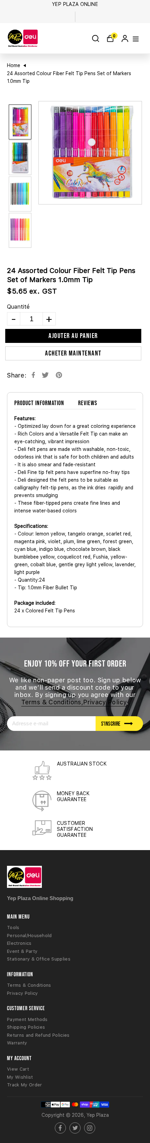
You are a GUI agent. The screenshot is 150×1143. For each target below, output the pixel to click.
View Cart (18, 1069)
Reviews (87, 403)
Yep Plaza (98, 1115)
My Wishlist (20, 1077)
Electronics (19, 943)
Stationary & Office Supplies (38, 959)
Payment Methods (27, 1019)
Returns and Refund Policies (38, 1035)
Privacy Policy (22, 993)
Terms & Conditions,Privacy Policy (73, 702)
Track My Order (24, 1084)
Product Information (39, 403)
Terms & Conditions (29, 985)
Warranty (17, 1042)
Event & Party (22, 951)
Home (13, 65)
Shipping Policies (26, 1027)
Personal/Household (29, 935)
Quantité (18, 306)
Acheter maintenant (73, 353)
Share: (17, 375)
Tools (13, 927)
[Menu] (135, 38)
